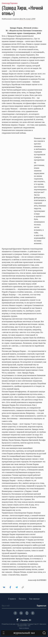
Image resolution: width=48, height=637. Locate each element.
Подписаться (41, 605)
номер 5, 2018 (30, 19)
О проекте (12, 598)
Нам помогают (34, 598)
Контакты (22, 598)
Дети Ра (22, 19)
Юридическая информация (24, 628)
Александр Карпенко (9, 3)
